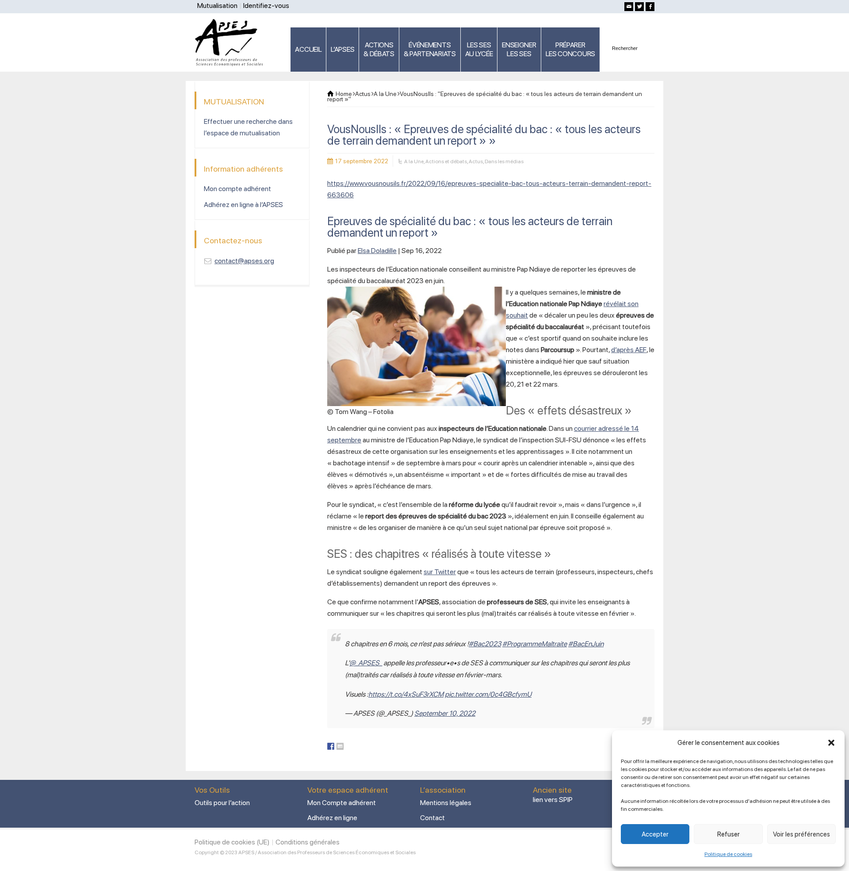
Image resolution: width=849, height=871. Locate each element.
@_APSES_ (365, 663)
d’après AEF (628, 349)
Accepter (655, 834)
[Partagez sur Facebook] (330, 746)
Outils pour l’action (222, 802)
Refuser (728, 834)
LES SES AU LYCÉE (479, 49)
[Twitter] (639, 6)
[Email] (628, 6)
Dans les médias (504, 161)
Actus (476, 161)
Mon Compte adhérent (341, 802)
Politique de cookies (728, 854)
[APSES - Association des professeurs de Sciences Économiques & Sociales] (232, 42)
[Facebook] (650, 6)
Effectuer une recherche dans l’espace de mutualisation (248, 127)
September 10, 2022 (444, 713)
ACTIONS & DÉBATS (378, 49)
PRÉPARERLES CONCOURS (570, 49)
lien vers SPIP (553, 799)
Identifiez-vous (266, 5)
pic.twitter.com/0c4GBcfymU (488, 694)
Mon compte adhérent (237, 188)
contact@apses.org (244, 261)
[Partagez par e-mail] (340, 746)
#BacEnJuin (586, 644)
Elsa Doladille (377, 250)
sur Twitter (440, 572)
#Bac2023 (485, 644)
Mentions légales (445, 802)
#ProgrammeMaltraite (534, 644)
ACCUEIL (308, 49)
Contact (432, 817)
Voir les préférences (801, 834)
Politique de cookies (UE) (232, 842)
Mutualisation (217, 5)
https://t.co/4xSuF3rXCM (406, 694)
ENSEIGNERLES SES (519, 49)
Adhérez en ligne (332, 817)
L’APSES (342, 49)
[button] (831, 742)
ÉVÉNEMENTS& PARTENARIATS (430, 49)
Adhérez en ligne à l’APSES (243, 204)
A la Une (414, 161)
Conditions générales (307, 842)
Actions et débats (446, 161)
